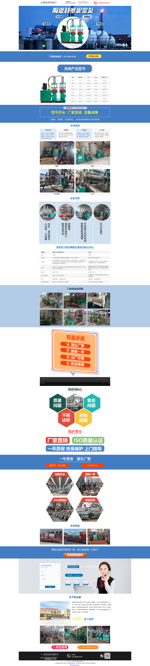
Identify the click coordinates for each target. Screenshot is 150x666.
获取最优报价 (93, 56)
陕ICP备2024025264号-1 (75, 665)
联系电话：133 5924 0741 (74, 575)
